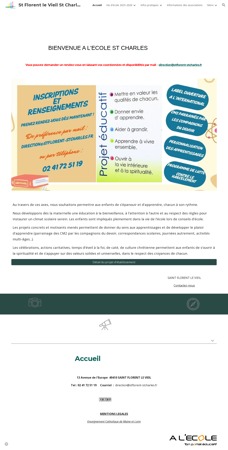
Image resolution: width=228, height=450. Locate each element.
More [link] (210, 5)
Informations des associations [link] (185, 5)
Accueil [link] (97, 5)
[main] (114, 55)
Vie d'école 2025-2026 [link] (119, 5)
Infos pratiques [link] (150, 5)
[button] (223, 5)
